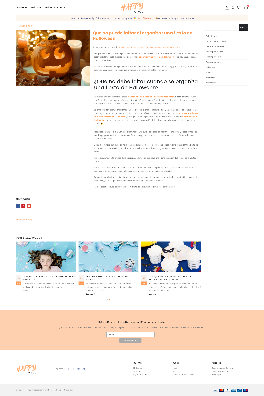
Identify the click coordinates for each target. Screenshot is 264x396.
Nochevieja (210, 77)
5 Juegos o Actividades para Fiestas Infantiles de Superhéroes (170, 278)
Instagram (84, 369)
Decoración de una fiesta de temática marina (108, 278)
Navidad (209, 72)
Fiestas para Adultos (128, 47)
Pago (175, 368)
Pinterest (23, 206)
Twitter (73, 369)
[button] (107, 299)
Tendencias (211, 83)
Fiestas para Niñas (146, 47)
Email (29, 206)
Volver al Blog (25, 25)
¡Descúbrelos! (144, 18)
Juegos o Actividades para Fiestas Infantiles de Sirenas (49, 278)
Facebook (18, 206)
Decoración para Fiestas (216, 41)
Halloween (177, 47)
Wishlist (136, 371)
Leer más (27, 290)
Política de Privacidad (221, 371)
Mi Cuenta (137, 368)
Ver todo (22, 7)
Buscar (243, 27)
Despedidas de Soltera (215, 46)
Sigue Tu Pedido (140, 374)
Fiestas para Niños (163, 47)
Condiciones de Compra (222, 368)
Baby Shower (211, 36)
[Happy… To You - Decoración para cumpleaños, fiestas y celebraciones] (132, 7)
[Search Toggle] (233, 7)
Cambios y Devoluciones (183, 374)
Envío (175, 371)
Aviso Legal (216, 374)
